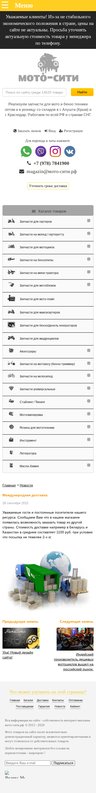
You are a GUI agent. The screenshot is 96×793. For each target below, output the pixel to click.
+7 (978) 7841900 (51, 163)
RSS (39, 485)
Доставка (42, 700)
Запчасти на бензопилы (36, 260)
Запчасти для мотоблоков (37, 285)
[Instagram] (56, 156)
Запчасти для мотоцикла (36, 247)
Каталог (28, 700)
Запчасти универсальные (37, 389)
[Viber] (41, 156)
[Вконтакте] (69, 156)
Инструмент (28, 440)
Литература (27, 453)
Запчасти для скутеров (35, 221)
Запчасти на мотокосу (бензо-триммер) (47, 364)
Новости (26, 485)
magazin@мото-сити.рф (52, 171)
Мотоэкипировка (31, 415)
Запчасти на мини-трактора (39, 272)
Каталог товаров (51, 211)
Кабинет (75, 706)
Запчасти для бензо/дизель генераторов (48, 325)
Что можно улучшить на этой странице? (48, 691)
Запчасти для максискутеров (39, 312)
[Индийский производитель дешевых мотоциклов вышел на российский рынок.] (75, 649)
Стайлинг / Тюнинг (32, 402)
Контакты (58, 700)
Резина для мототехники (36, 427)
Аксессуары (27, 351)
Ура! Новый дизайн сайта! (17, 654)
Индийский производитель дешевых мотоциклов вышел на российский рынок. (74, 661)
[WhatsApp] (27, 156)
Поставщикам (24, 706)
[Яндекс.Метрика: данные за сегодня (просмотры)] (15, 774)
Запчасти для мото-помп (36, 299)
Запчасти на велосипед (36, 376)
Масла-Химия (29, 466)
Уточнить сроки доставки (48, 186)
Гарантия (44, 706)
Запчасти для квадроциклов (39, 338)
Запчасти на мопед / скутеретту (41, 234)
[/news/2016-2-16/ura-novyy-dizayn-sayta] (20, 647)
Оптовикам (76, 700)
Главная (9, 485)
